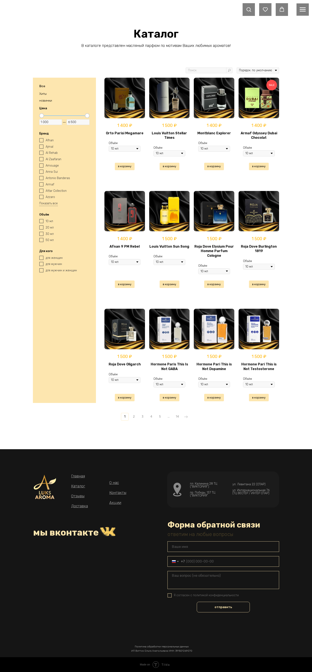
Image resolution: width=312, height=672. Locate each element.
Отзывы (77, 496)
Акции (115, 502)
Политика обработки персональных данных (162, 646)
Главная (78, 476)
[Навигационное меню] (303, 9)
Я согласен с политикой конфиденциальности (206, 595)
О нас (114, 482)
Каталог (78, 486)
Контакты (117, 492)
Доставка (79, 506)
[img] (44, 486)
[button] (248, 9)
